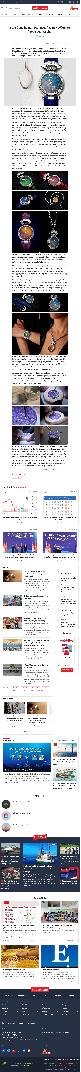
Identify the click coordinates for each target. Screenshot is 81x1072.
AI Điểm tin (40, 796)
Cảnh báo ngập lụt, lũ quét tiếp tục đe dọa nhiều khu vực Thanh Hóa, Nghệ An (69, 860)
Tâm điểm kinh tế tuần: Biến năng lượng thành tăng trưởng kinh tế (64, 762)
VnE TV (30, 2)
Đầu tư (15, 14)
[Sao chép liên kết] (63, 43)
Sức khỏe (63, 596)
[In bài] (13, 43)
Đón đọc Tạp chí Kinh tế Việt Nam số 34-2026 (68, 882)
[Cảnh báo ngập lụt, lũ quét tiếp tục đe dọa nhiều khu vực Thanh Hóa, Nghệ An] (69, 848)
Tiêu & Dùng (17, 2)
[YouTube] (69, 2)
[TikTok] (73, 2)
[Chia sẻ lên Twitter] (57, 43)
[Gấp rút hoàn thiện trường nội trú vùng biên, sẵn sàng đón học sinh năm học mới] (10, 873)
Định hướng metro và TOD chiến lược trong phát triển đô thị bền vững (18, 927)
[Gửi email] (60, 43)
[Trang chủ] (2, 14)
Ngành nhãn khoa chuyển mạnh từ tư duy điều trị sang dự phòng (68, 601)
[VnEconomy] (40, 59)
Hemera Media (28, 1063)
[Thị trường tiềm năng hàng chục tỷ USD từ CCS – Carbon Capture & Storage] (40, 853)
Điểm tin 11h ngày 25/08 (21, 813)
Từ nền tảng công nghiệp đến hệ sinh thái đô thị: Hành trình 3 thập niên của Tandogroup (64, 786)
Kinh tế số (30, 14)
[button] (25, 731)
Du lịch (62, 571)
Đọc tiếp (7, 568)
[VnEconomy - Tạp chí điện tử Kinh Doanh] (40, 989)
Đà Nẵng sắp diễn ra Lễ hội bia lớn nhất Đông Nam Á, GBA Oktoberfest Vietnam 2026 (36, 643)
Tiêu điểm (8, 14)
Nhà (37, 715)
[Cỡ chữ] (16, 43)
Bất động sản (70, 14)
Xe (24, 2)
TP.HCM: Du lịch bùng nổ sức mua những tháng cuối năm (68, 613)
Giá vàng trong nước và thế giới (14, 970)
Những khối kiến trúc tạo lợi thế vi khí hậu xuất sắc (36, 666)
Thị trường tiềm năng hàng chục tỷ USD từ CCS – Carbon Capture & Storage (39, 869)
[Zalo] (66, 2)
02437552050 (48, 1035)
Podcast (59, 740)
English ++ (50, 2)
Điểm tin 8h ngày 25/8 (20, 825)
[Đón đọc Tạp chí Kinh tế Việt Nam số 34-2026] (69, 873)
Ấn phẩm (67, 634)
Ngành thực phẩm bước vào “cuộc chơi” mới (36, 597)
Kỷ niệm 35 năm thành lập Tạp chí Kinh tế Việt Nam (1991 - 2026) (58, 927)
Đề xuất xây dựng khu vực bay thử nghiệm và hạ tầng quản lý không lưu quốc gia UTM (10, 860)
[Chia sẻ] (66, 43)
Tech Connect (39, 2)
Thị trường (49, 14)
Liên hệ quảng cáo (59, 1038)
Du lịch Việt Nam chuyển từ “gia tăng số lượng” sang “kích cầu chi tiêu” (68, 577)
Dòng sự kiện (40, 898)
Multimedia (8, 741)
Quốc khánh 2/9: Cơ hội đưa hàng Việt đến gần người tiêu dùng (36, 620)
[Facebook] (58, 2)
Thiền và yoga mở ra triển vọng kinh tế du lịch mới (68, 590)
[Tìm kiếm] (6, 8)
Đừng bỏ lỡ (8, 699)
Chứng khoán (5, 2)
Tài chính (22, 14)
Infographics (65, 740)
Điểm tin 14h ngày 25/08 (21, 802)
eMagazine (74, 740)
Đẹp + (14, 715)
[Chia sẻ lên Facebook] (53, 43)
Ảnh (3, 1023)
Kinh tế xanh (40, 14)
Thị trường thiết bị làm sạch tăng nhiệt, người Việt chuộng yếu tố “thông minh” (35, 574)
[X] (62, 2)
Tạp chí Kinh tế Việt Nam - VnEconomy (67, 1065)
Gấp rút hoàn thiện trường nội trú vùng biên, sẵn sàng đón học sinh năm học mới (10, 884)
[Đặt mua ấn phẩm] (74, 7)
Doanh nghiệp (59, 14)
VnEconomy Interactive (51, 970)
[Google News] (77, 2)
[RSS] (29, 1050)
